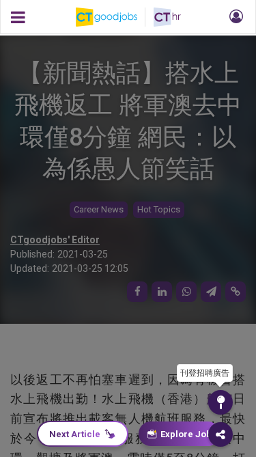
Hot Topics (158, 209)
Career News (99, 209)
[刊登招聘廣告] (220, 402)
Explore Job (186, 434)
